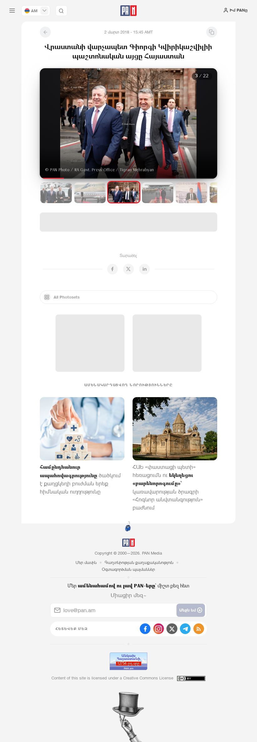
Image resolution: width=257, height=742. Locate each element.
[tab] (163, 120)
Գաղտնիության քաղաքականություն (139, 562)
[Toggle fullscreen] (51, 78)
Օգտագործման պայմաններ (128, 569)
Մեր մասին (86, 562)
